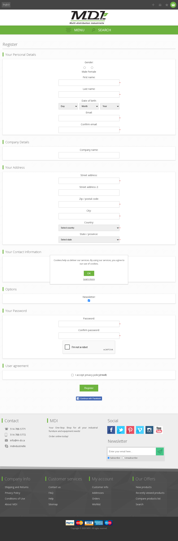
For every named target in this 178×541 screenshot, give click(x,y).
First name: (89, 77)
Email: (89, 112)
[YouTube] (159, 430)
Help (51, 498)
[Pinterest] (130, 430)
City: (89, 210)
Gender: (89, 62)
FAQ (50, 492)
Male (84, 71)
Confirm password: (89, 330)
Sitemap (53, 504)
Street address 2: (88, 187)
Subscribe (115, 457)
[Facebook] (111, 430)
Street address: (88, 175)
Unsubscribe (131, 457)
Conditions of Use (15, 498)
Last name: (89, 89)
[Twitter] (121, 430)
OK (89, 273)
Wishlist (96, 504)
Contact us (54, 487)
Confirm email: (89, 124)
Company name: (89, 149)
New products (144, 487)
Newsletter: (89, 297)
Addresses (98, 492)
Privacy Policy (12, 492)
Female (92, 71)
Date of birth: (89, 100)
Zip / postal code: (89, 198)
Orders (96, 498)
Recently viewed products (150, 492)
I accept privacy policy (87, 375)
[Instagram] (149, 430)
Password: (89, 318)
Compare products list (148, 498)
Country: (89, 222)
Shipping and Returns (17, 487)
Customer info (100, 487)
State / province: (89, 234)
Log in (160, 5)
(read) (103, 374)
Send (160, 451)
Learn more (89, 279)
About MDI (11, 504)
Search (139, 504)
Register (153, 5)
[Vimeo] (140, 430)
